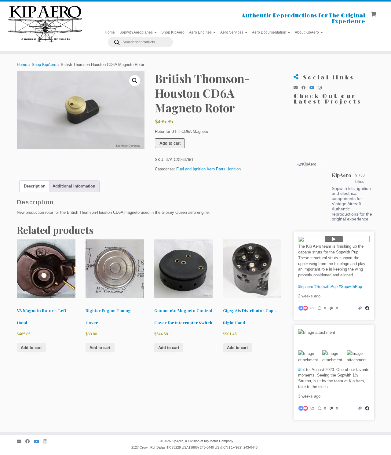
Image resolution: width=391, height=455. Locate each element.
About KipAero (307, 32)
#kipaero (305, 286)
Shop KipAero (173, 32)
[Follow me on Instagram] (322, 88)
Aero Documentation (269, 32)
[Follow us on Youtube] (313, 88)
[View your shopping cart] (374, 13)
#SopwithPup (326, 286)
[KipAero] (312, 165)
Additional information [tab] (74, 186)
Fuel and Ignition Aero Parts (200, 169)
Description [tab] (35, 186)
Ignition (234, 169)
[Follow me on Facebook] (305, 88)
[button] (134, 80)
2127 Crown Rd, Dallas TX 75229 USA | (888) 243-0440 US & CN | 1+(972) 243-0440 (194, 447)
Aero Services (232, 32)
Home (110, 32)
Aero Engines (201, 32)
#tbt (301, 369)
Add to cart (170, 143)
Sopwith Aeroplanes (136, 32)
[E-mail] (297, 88)
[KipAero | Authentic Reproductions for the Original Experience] (45, 23)
